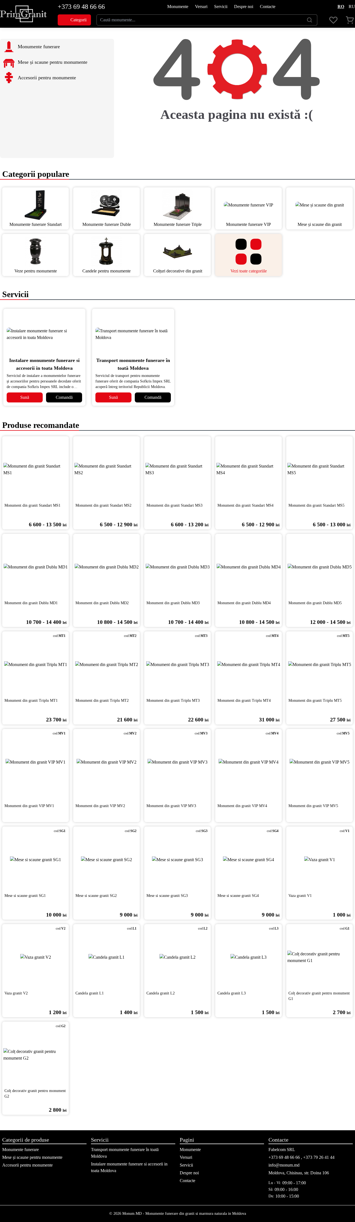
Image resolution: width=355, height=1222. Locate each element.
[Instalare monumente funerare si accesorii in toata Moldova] (44, 334)
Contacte (267, 6)
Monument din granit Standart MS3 (174, 505)
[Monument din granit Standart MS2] (106, 469)
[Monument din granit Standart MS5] (319, 469)
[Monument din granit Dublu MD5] (319, 567)
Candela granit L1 (89, 993)
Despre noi (243, 6)
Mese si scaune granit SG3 (167, 896)
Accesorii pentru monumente (27, 1165)
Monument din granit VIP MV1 (29, 806)
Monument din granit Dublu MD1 (31, 603)
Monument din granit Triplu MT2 (102, 700)
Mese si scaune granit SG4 (238, 896)
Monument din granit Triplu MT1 (31, 700)
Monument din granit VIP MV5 (313, 806)
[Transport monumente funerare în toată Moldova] (133, 334)
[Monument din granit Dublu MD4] (248, 567)
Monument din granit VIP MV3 (171, 806)
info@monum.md (284, 1165)
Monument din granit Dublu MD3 (173, 603)
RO (341, 6)
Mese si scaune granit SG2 (96, 896)
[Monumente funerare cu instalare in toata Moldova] (23, 13)
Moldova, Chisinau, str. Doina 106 (298, 1172)
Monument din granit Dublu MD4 (244, 603)
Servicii (220, 6)
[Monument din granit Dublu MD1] (35, 567)
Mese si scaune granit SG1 (25, 896)
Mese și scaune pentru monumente (32, 1157)
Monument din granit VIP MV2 (100, 806)
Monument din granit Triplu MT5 (315, 700)
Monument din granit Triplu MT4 (244, 700)
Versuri (201, 6)
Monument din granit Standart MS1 (32, 505)
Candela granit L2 (160, 993)
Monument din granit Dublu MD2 (102, 603)
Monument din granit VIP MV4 (242, 806)
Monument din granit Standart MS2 (103, 505)
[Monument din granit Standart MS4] (248, 469)
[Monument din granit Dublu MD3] (177, 567)
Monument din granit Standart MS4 (245, 505)
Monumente (177, 6)
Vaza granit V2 (16, 993)
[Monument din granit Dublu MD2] (106, 567)
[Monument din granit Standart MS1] (35, 469)
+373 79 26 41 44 (318, 1157)
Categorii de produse (25, 1140)
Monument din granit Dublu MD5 (315, 603)
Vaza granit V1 (300, 896)
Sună (24, 397)
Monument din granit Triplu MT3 (173, 700)
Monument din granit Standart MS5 (316, 505)
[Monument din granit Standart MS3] (177, 469)
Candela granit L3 (231, 993)
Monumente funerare (20, 1149)
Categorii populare (34, 173)
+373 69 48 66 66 (81, 6)
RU (352, 6)
